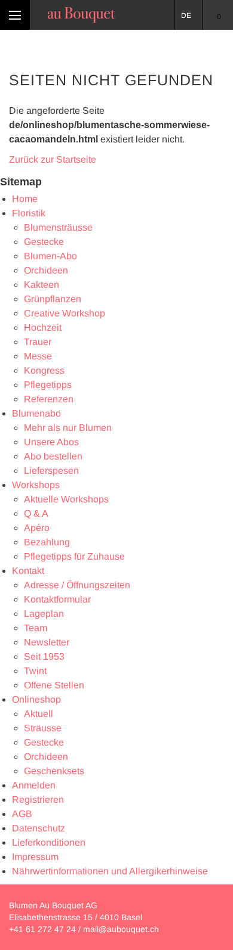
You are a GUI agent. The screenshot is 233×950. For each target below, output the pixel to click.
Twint (35, 671)
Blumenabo (36, 413)
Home (25, 199)
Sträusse (43, 728)
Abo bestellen (53, 456)
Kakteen (41, 285)
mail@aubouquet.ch (121, 929)
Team (35, 628)
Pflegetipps (48, 385)
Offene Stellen (54, 685)
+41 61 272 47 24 (42, 929)
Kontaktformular (57, 599)
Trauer (37, 342)
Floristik (28, 213)
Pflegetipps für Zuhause (74, 556)
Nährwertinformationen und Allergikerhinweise (110, 871)
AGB (22, 814)
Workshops (36, 485)
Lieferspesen (51, 470)
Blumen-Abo (50, 256)
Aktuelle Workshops (66, 499)
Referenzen (48, 399)
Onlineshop (36, 699)
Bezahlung (47, 542)
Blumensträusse (58, 227)
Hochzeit (43, 327)
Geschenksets (54, 771)
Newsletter (46, 642)
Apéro (37, 528)
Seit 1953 (44, 656)
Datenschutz (38, 828)
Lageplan (44, 614)
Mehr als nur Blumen (68, 428)
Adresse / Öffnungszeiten (77, 585)
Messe (38, 356)
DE (186, 15)
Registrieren (38, 799)
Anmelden (34, 785)
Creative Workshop (64, 313)
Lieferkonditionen (48, 842)
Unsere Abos (51, 442)
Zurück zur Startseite (52, 159)
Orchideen (46, 270)
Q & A (36, 513)
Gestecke (44, 242)
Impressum (35, 857)
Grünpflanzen (52, 299)
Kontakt (28, 571)
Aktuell (38, 714)
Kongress (44, 370)
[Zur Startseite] (81, 15)
